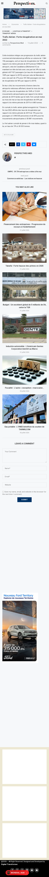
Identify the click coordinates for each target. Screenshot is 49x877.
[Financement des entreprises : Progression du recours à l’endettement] (24, 206)
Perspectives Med (17, 43)
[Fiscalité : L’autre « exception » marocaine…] (24, 370)
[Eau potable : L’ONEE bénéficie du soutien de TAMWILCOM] (24, 409)
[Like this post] (13, 144)
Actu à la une (8, 135)
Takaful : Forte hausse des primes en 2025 (24, 266)
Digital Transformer (9, 864)
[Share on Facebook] (18, 144)
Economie (15, 24)
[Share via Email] (34, 144)
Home (4, 24)
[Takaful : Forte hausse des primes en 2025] (24, 248)
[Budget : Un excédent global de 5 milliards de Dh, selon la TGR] (24, 286)
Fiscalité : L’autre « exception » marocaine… (24, 388)
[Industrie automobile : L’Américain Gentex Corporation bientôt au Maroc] (24, 328)
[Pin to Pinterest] (29, 144)
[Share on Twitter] (23, 144)
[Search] (46, 3)
